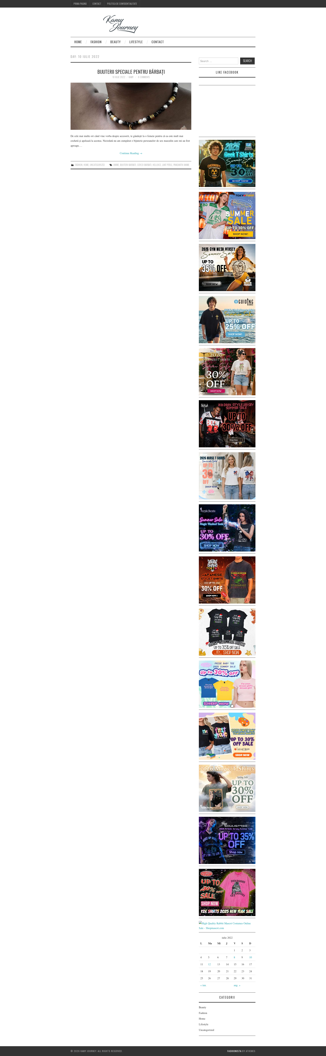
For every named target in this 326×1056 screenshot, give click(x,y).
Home (78, 41)
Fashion (96, 41)
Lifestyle (136, 41)
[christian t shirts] (227, 319)
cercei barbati (144, 165)
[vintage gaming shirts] (227, 423)
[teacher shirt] (227, 736)
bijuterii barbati (128, 165)
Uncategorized (97, 165)
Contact (96, 3)
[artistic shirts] (227, 840)
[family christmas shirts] (227, 631)
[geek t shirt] (227, 163)
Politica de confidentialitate (122, 3)
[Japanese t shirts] (227, 215)
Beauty (115, 41)
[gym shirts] (227, 267)
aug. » (237, 985)
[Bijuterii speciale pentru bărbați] (131, 106)
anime (116, 165)
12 (209, 964)
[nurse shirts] (227, 475)
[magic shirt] (227, 527)
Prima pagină (80, 3)
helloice (157, 165)
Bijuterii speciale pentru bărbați (131, 71)
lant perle (167, 165)
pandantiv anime (181, 165)
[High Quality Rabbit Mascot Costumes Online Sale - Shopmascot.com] (227, 925)
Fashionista (234, 1051)
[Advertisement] (227, 111)
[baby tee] (227, 683)
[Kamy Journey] (107, 24)
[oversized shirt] (227, 371)
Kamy (131, 77)
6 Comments (144, 77)
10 (250, 957)
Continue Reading (131, 153)
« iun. (203, 985)
